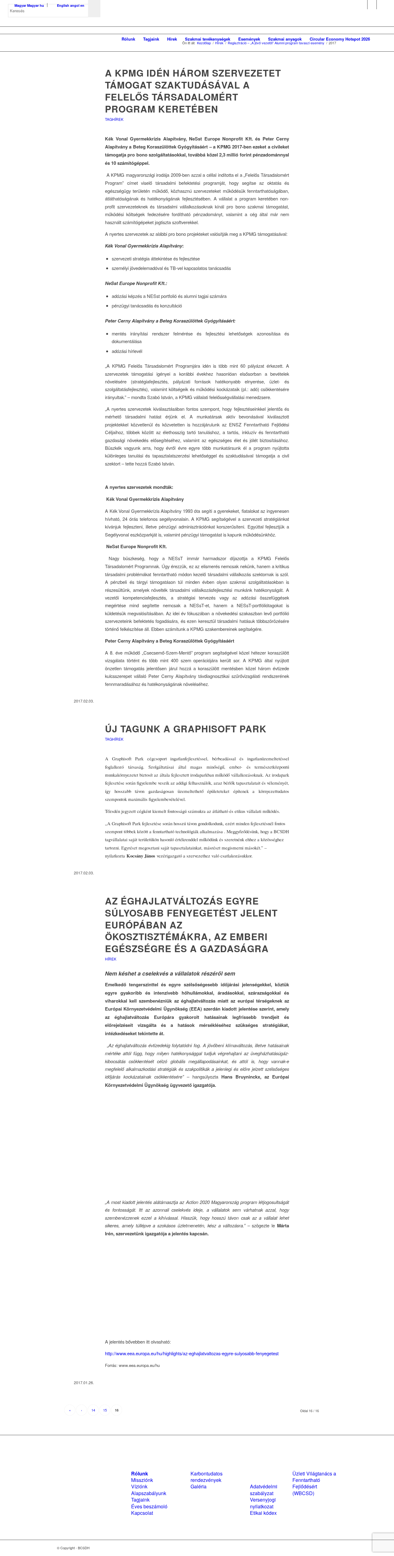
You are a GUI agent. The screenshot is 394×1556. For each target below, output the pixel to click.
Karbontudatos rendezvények (207, 1476)
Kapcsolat (142, 1512)
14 (93, 1410)
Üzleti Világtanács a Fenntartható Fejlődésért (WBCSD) (314, 1483)
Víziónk (139, 1486)
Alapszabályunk (148, 1493)
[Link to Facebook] (362, 4)
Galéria (199, 1486)
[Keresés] (380, 39)
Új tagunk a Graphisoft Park (186, 728)
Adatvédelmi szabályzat (263, 1489)
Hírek (110, 958)
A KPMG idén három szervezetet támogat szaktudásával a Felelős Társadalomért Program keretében (193, 90)
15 (105, 1410)
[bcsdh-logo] (54, 39)
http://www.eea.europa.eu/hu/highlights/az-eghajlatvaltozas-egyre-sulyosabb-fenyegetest (192, 1353)
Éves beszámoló (149, 1506)
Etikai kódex (263, 1512)
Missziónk (142, 1479)
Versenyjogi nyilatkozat (263, 1503)
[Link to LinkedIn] (372, 4)
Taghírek (114, 119)
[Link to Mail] (381, 4)
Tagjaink (140, 1499)
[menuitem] (128, 39)
